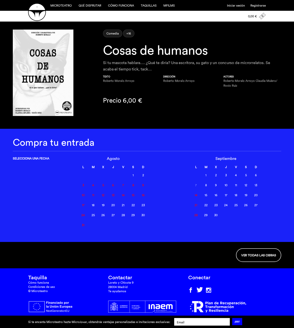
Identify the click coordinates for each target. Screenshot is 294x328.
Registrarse (258, 5)
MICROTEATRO (61, 5)
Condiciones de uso (41, 287)
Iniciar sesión (236, 5)
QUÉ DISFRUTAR (90, 5)
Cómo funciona (38, 282)
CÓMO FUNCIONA (121, 5)
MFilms (169, 5)
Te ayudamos (117, 291)
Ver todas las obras (258, 255)
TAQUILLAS (149, 5)
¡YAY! (237, 321)
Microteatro (37, 12)
